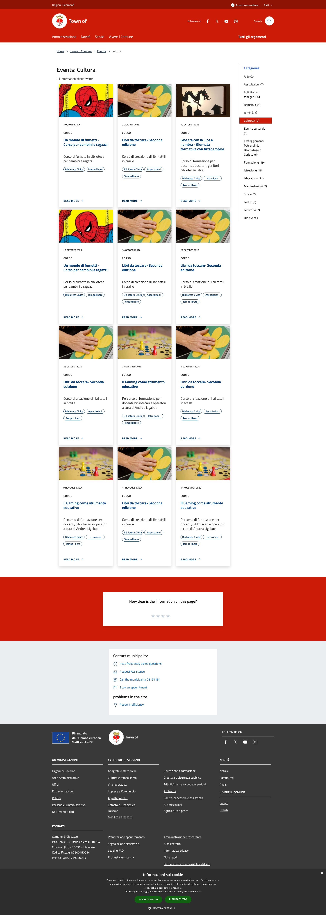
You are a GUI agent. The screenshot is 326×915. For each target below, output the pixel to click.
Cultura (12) (251, 120)
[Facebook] (206, 20)
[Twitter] (215, 20)
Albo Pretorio (172, 843)
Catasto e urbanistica (121, 805)
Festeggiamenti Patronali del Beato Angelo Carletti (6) (254, 148)
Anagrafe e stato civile (122, 771)
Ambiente (170, 791)
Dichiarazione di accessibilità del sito (187, 864)
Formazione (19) (254, 162)
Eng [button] (266, 5)
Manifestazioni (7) (255, 186)
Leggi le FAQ (116, 850)
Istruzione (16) (253, 170)
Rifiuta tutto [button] (178, 899)
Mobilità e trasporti (120, 817)
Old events (251, 218)
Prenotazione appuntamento (126, 837)
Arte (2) (249, 76)
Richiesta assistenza (121, 857)
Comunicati (227, 777)
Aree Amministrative (65, 777)
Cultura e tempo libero (122, 777)
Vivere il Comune (81, 51)
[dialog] (163, 892)
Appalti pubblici (118, 798)
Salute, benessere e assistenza (183, 798)
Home (60, 51)
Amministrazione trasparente (182, 837)
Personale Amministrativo (68, 805)
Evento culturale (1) (254, 130)
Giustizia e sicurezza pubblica (182, 777)
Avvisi (223, 784)
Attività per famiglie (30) (252, 94)
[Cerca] (269, 20)
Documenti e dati (63, 811)
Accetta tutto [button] (148, 899)
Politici (56, 798)
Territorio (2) (252, 210)
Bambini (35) (252, 104)
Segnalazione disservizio (123, 843)
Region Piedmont (63, 5)
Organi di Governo (63, 771)
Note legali (171, 857)
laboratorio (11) (254, 178)
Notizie (224, 771)
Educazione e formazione (180, 770)
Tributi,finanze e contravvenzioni (185, 784)
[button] (163, 908)
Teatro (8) (250, 202)
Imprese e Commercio (121, 791)
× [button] (321, 873)
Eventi (224, 810)
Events (101, 51)
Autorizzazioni (173, 804)
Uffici (55, 784)
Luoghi (224, 803)
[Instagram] (234, 20)
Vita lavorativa (117, 784)
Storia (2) (250, 194)
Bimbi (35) (250, 112)
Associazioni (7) (254, 84)
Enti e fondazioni (63, 791)
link (199, 891)
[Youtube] (225, 20)
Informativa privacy (176, 850)
